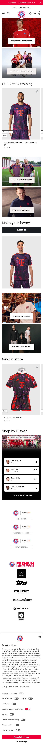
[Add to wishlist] (37, 91)
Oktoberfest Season (21, 316)
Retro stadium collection (21, 41)
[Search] (8, 13)
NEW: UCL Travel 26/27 (21, 210)
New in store (12, 359)
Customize (21, 230)
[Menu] (3, 13)
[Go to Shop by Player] (21, 446)
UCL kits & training (17, 84)
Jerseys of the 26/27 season (22, 71)
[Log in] (30, 13)
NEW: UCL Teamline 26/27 (21, 180)
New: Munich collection (22, 347)
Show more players (23, 495)
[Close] (40, 2)
